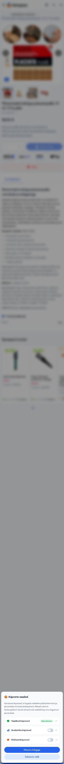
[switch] (50, 730)
